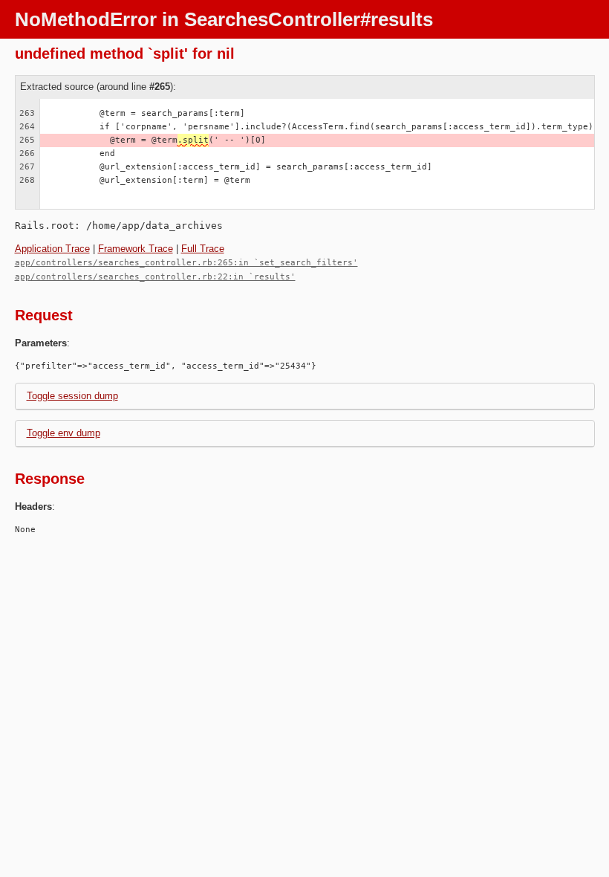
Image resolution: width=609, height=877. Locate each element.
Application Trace (52, 248)
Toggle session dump (72, 395)
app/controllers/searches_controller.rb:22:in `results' (155, 277)
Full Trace (202, 248)
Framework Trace (135, 248)
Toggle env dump (63, 432)
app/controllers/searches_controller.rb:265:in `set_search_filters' (186, 263)
